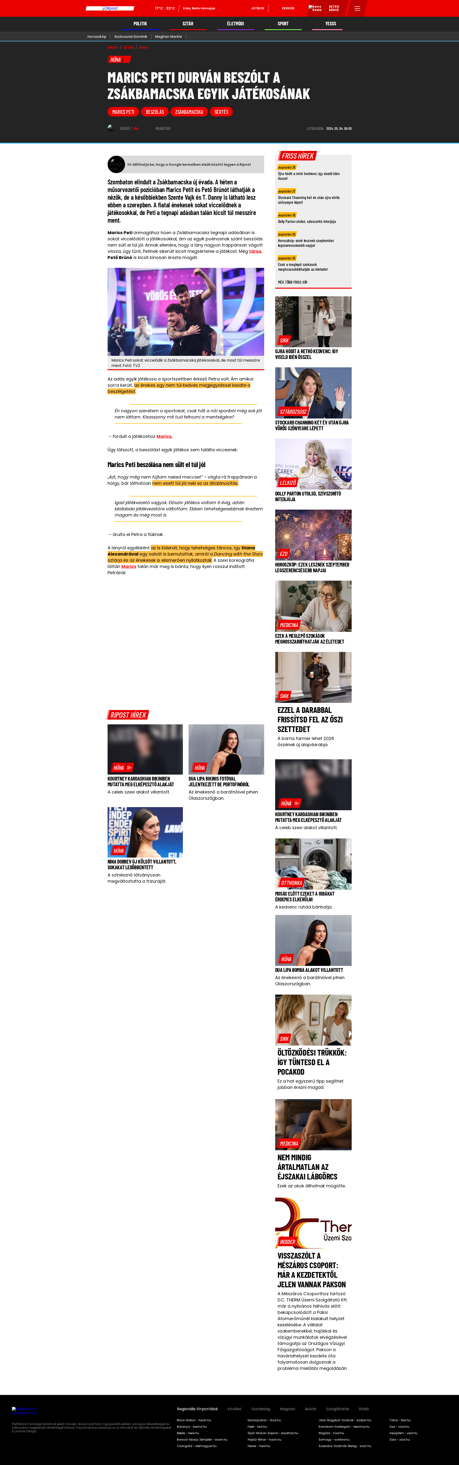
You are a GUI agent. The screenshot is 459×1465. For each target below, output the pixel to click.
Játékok (257, 8)
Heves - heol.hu (259, 1446)
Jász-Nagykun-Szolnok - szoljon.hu (345, 1420)
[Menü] (357, 8)
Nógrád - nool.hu (331, 1433)
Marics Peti (123, 112)
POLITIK (140, 23)
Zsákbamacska (189, 112)
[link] (122, 767)
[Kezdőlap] (110, 8)
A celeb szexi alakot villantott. (139, 792)
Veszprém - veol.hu (403, 1433)
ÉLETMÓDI (235, 23)
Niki (135, 128)
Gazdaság (260, 1409)
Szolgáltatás (337, 1409)
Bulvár (311, 1409)
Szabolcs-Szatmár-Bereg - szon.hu (345, 1446)
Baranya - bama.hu (192, 1427)
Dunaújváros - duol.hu (264, 1420)
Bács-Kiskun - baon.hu (194, 1420)
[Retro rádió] (313, 9)
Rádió (364, 1409)
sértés (221, 112)
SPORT (283, 23)
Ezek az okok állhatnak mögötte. (312, 1186)
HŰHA (143, 47)
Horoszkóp (96, 36)
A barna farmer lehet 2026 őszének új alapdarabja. (306, 741)
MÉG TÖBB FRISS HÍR (292, 282)
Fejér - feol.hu (257, 1427)
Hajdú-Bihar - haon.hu (264, 1440)
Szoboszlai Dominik (130, 36)
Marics (128, 566)
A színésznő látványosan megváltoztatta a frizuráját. (137, 878)
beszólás (155, 112)
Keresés (288, 8)
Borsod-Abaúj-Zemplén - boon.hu (202, 1440)
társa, (255, 251)
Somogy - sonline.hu (334, 1440)
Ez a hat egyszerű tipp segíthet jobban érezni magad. (311, 1084)
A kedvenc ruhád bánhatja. (303, 907)
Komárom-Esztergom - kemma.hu (344, 1427)
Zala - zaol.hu (399, 1440)
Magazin (287, 1409)
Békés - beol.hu (188, 1433)
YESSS (330, 23)
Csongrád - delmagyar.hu (197, 1446)
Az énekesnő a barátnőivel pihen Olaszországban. (223, 795)
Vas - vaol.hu (399, 1427)
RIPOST (113, 47)
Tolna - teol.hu (400, 1420)
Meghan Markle (168, 36)
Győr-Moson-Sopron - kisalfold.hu (273, 1433)
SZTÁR (188, 23)
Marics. (164, 436)
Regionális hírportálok (197, 1409)
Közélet (235, 1409)
